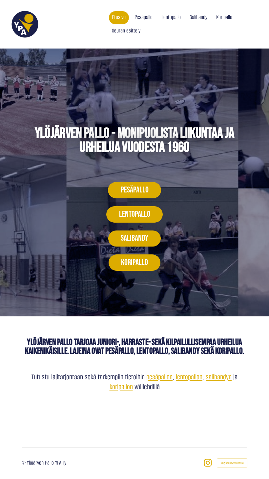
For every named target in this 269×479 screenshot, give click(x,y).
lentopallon (189, 377)
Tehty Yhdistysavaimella (232, 463)
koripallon (121, 386)
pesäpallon (159, 377)
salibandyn (219, 377)
